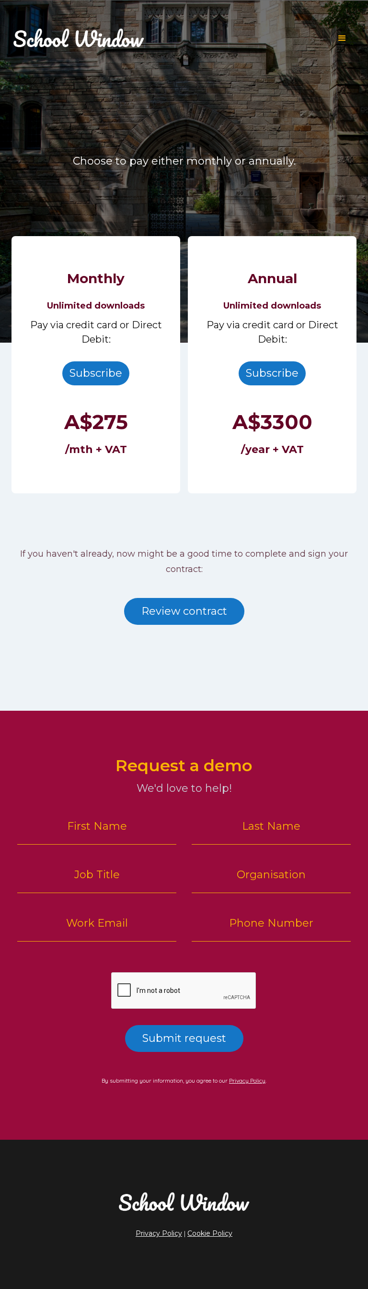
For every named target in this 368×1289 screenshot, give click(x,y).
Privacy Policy (247, 1080)
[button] (342, 38)
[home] (170, 38)
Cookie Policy (209, 1233)
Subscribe (95, 373)
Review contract (184, 611)
